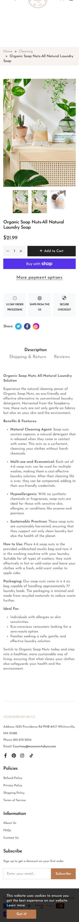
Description (35, 350)
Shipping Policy (14, 793)
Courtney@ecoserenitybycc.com (34, 746)
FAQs (7, 830)
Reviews (62, 357)
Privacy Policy (12, 785)
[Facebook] (5, 755)
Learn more (16, 905)
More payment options (39, 278)
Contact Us (11, 838)
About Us (9, 823)
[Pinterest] (14, 755)
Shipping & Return (27, 357)
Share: (8, 326)
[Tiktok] (31, 755)
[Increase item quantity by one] (21, 251)
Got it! (21, 914)
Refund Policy (12, 778)
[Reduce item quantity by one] (7, 251)
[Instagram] (22, 755)
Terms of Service (14, 800)
